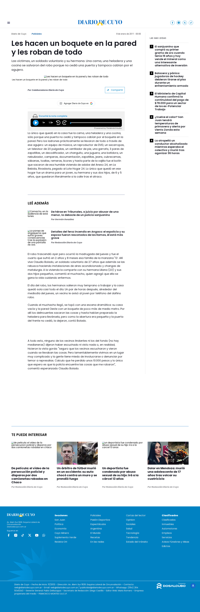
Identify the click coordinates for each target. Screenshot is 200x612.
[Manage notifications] (193, 585)
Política (59, 524)
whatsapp (44, 535)
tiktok (22, 535)
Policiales (37, 33)
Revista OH (61, 541)
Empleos (167, 533)
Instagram (15, 535)
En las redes (97, 541)
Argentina (96, 528)
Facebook (8, 535)
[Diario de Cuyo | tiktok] (191, 23)
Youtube (37, 535)
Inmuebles (168, 524)
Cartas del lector (136, 515)
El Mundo (95, 533)
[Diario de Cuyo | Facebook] (172, 23)
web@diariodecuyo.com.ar (28, 587)
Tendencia (132, 537)
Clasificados (169, 519)
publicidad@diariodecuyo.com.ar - (98, 587)
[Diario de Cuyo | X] (185, 23)
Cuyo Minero (62, 533)
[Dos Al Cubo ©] (171, 588)
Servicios (167, 537)
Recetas (95, 537)
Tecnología (132, 533)
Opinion (130, 519)
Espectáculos (98, 524)
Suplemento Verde (65, 537)
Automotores (169, 528)
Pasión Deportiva (100, 519)
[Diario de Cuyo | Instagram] (179, 23)
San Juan (60, 519)
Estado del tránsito (137, 541)
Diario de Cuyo (18, 33)
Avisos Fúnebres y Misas (175, 541)
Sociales (130, 524)
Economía (60, 528)
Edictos (166, 546)
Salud (129, 528)
